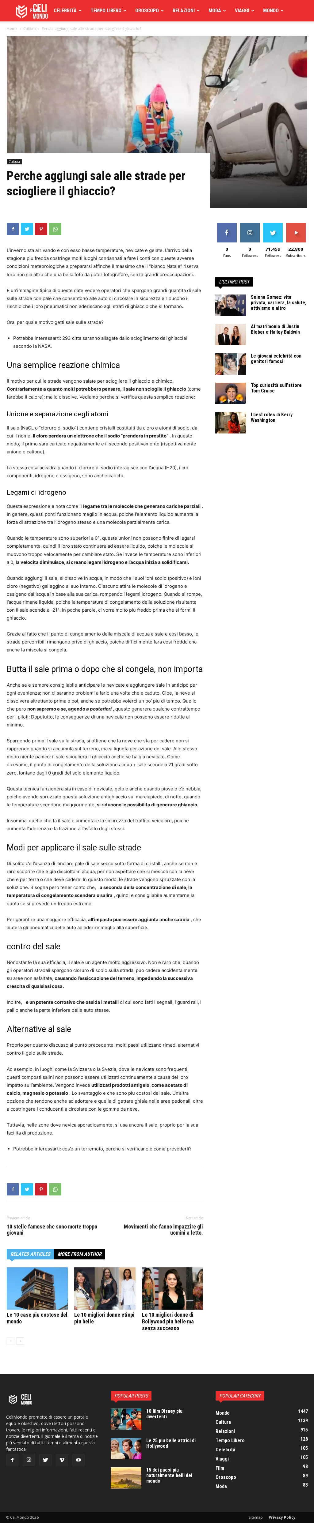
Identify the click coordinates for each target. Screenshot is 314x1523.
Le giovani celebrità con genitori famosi (276, 358)
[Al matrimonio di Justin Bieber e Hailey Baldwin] (230, 334)
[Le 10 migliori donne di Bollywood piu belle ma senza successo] (172, 1288)
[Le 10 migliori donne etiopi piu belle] (104, 1288)
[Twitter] (27, 229)
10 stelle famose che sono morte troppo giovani (52, 1230)
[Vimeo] (62, 1460)
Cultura (29, 28)
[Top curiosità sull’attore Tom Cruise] (230, 393)
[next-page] (20, 1341)
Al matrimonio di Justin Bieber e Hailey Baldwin (275, 329)
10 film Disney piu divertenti (164, 1414)
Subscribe (295, 225)
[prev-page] (10, 1341)
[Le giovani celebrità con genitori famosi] (230, 364)
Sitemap (256, 1517)
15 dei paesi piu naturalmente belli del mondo (169, 1475)
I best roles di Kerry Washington (272, 417)
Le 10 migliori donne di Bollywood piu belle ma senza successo (168, 1321)
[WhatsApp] (55, 229)
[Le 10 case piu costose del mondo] (37, 1288)
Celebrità (65, 10)
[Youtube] (78, 1460)
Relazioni (184, 10)
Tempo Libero (105, 10)
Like (226, 225)
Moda (215, 10)
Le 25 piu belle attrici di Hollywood (171, 1443)
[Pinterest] (41, 229)
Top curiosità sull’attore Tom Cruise (276, 388)
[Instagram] (29, 1460)
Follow (250, 225)
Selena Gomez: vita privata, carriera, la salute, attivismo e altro (278, 302)
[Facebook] (13, 229)
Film (35, 10)
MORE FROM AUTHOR (79, 1254)
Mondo (271, 10)
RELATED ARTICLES (30, 1254)
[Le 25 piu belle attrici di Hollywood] (126, 1448)
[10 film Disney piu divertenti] (126, 1419)
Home (12, 28)
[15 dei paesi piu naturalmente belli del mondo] (126, 1478)
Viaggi (242, 10)
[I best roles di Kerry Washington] (230, 422)
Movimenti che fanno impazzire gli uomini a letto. (163, 1230)
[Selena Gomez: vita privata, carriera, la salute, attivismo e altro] (230, 305)
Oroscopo (147, 10)
